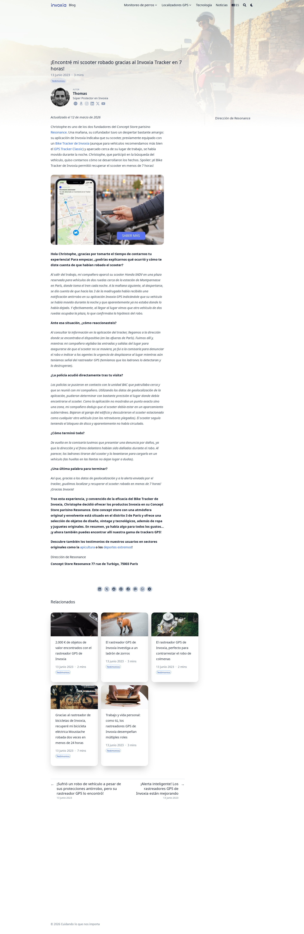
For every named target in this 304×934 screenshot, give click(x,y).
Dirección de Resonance (232, 118)
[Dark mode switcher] (251, 5)
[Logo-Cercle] (75, 103)
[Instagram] (86, 103)
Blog (72, 5)
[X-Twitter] (98, 103)
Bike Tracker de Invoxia (72, 143)
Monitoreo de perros (139, 5)
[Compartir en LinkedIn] (99, 589)
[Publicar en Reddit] (114, 589)
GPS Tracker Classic (68, 149)
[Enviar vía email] (135, 589)
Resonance (59, 132)
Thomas (80, 93)
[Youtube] (103, 103)
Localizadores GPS (175, 5)
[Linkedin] (92, 103)
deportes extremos (118, 547)
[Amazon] (81, 103)
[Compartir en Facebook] (128, 589)
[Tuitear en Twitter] (107, 589)
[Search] (244, 5)
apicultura (87, 547)
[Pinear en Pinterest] (121, 589)
